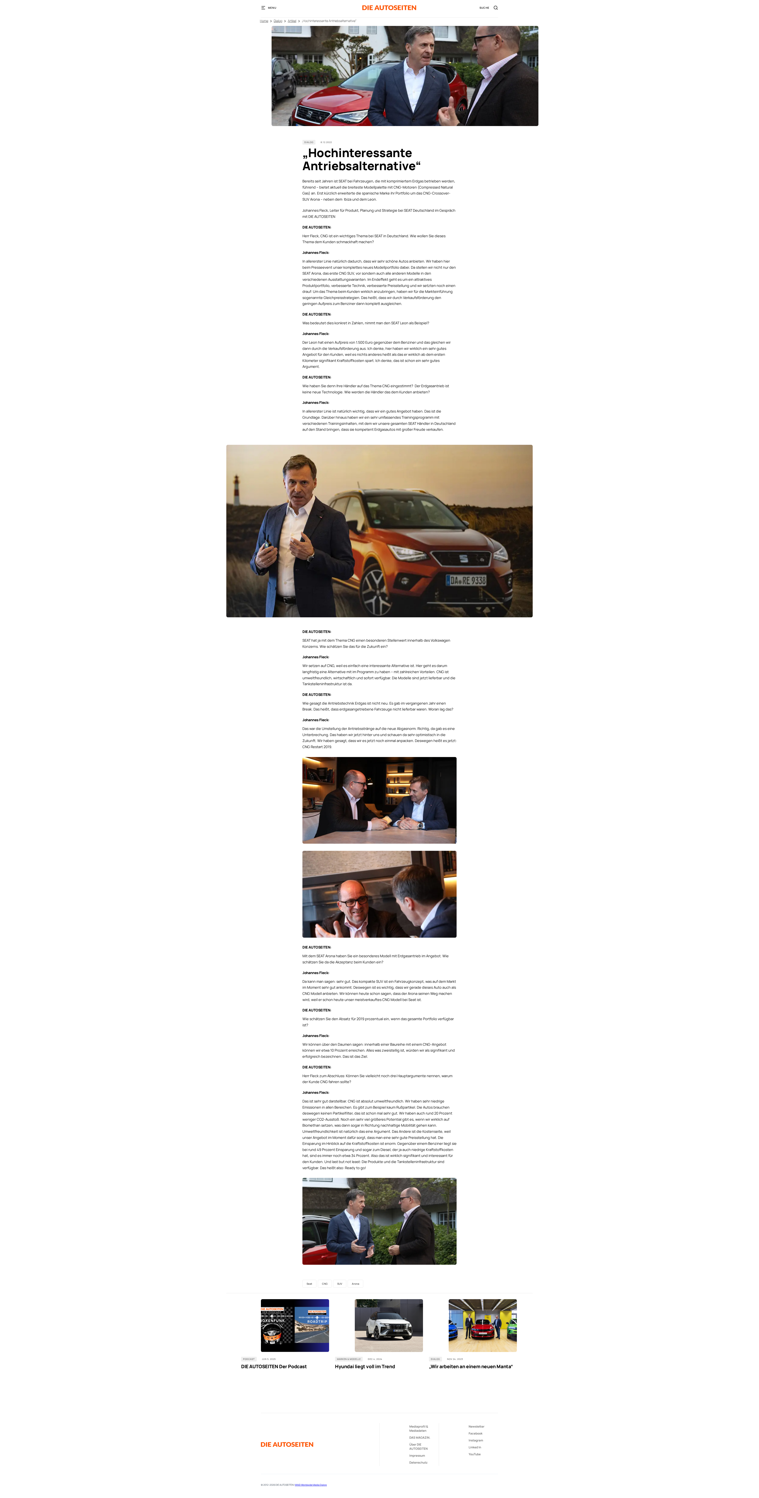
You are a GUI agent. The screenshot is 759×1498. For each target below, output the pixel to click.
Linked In (475, 1447)
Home (264, 21)
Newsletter (476, 1426)
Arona (355, 1283)
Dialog (278, 21)
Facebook (475, 1433)
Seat (309, 1283)
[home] (389, 7)
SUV (339, 1283)
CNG (325, 1283)
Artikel (292, 21)
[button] (269, 7)
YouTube (475, 1454)
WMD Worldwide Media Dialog (311, 1485)
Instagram (476, 1440)
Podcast (249, 1359)
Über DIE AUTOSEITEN (418, 1446)
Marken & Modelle (349, 1359)
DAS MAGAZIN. (419, 1437)
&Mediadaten (418, 1428)
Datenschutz (418, 1462)
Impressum (417, 1455)
